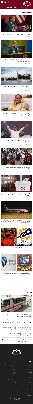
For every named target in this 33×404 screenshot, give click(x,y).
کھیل (31, 392)
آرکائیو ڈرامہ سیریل (10, 363)
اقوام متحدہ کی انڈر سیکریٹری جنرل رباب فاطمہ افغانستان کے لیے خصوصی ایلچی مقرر (15, 60)
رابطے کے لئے (12, 380)
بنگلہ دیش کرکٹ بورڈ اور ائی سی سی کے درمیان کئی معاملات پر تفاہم (17, 274)
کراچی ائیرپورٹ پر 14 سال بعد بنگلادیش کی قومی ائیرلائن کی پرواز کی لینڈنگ (15, 221)
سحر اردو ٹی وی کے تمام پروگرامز (10, 365)
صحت (31, 393)
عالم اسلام (29, 383)
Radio (15, 7)
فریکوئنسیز (13, 367)
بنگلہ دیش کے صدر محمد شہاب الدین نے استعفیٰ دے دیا (16, 34)
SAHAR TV (16, 352)
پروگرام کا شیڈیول (11, 373)
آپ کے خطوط (29, 372)
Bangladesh (27, 12)
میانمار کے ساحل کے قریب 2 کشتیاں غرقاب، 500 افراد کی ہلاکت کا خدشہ (16, 87)
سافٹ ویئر (29, 369)
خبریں (7, 7)
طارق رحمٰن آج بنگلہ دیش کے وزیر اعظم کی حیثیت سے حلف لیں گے (16, 141)
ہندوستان (29, 388)
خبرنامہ (30, 382)
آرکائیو (30, 367)
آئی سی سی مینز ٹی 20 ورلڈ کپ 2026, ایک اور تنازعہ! (16, 248)
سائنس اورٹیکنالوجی (27, 391)
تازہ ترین (29, 379)
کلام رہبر (30, 380)
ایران (30, 385)
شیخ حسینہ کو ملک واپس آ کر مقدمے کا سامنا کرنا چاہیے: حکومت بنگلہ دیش (16, 114)
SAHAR (27, 4)
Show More (16, 284)
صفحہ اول (20, 7)
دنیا (31, 389)
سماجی (30, 365)
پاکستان (30, 386)
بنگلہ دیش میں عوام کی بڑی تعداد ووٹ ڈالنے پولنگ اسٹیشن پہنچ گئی (15, 194)
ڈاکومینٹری (29, 395)
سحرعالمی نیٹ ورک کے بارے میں (9, 371)
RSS (15, 382)
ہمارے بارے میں (28, 370)
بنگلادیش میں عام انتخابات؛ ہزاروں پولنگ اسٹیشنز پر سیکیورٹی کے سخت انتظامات (17, 168)
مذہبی (30, 363)
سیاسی (30, 366)
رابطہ (14, 369)
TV (11, 7)
